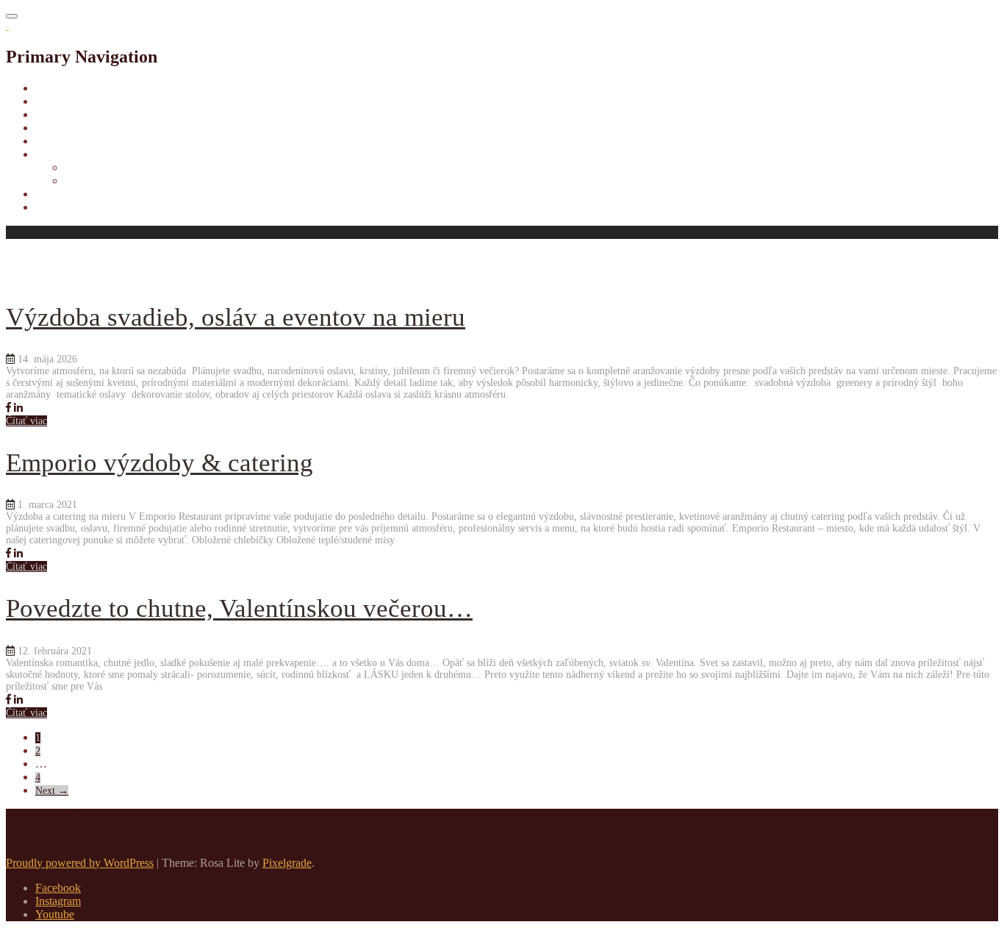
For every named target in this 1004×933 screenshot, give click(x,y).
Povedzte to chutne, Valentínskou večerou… (239, 608)
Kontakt (54, 193)
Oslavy (51, 154)
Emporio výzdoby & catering (159, 462)
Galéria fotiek (66, 207)
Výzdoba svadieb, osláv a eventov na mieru (235, 317)
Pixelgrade (287, 863)
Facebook (58, 888)
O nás (48, 101)
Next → (51, 790)
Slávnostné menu (104, 180)
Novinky (55, 114)
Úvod (48, 88)
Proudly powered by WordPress (80, 863)
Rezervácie (90, 167)
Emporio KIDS (71, 141)
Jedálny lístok (66, 127)
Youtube (54, 914)
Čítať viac (26, 420)
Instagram (58, 901)
